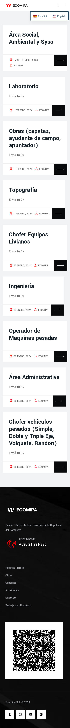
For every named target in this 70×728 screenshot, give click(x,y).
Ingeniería (21, 286)
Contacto (10, 598)
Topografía (23, 190)
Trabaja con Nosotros (18, 605)
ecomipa (19, 65)
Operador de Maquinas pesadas (33, 334)
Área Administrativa (34, 377)
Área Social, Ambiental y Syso (31, 38)
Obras (8, 575)
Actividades (12, 590)
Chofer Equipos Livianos (28, 238)
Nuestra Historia (14, 568)
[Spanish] (40, 16)
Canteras (10, 583)
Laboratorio (24, 86)
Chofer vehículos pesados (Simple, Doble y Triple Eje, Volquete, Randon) (33, 432)
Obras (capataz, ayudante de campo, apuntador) (35, 138)
